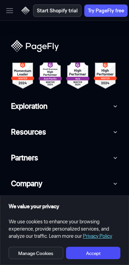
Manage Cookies (35, 253)
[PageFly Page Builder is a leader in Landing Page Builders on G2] (22, 76)
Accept (93, 253)
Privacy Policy (97, 236)
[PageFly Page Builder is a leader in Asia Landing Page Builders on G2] (77, 76)
